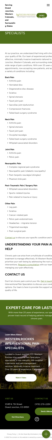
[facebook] (37, 419)
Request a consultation (28, 264)
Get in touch (46, 281)
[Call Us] (46, 435)
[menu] (48, 5)
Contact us (10, 237)
